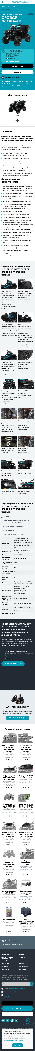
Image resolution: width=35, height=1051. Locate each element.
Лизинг (21, 954)
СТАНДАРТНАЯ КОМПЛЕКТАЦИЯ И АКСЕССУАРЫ (16, 521)
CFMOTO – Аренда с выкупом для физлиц (8, 959)
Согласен (17, 1045)
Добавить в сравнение (12, 77)
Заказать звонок (17, 1003)
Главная (3, 6)
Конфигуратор (17, 66)
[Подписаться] (32, 984)
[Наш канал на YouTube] (12, 1020)
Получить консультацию (13, 663)
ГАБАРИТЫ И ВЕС (7, 526)
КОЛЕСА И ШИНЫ (7, 530)
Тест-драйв (5, 963)
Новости (4, 966)
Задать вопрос (17, 1008)
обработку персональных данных (17, 988)
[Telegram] (3, 1020)
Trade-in (22, 957)
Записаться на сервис (17, 1014)
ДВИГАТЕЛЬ (5, 517)
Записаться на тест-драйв (17, 718)
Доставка (22, 969)
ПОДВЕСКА (20, 526)
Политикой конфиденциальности (18, 991)
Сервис (21, 963)
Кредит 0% (5, 954)
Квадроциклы (11, 6)
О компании (23, 966)
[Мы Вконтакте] (7, 1020)
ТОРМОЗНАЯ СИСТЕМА (9, 534)
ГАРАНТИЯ (24, 534)
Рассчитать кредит (12, 61)
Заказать (17, 72)
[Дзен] (16, 1020)
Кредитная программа (12, 656)
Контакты (5, 969)
